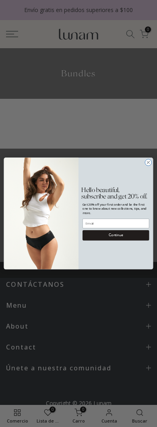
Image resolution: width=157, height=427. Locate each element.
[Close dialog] (148, 162)
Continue (116, 235)
